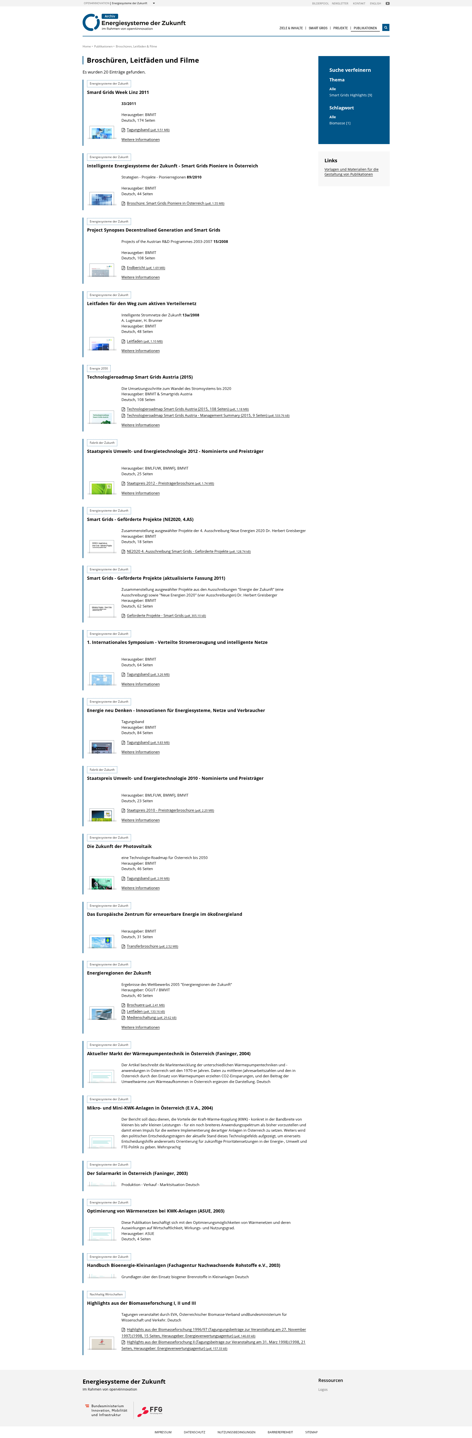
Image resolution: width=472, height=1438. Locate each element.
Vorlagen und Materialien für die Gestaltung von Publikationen (351, 172)
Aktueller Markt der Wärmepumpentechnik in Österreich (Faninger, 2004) (169, 1053)
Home (87, 46)
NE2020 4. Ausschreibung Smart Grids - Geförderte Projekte (189, 551)
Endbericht (146, 267)
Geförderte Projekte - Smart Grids (166, 615)
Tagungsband (148, 129)
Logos (323, 1389)
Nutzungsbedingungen (236, 1432)
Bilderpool (320, 3)
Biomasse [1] (340, 123)
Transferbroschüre (152, 946)
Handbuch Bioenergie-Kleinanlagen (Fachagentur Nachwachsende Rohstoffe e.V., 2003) (183, 1265)
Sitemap (311, 1432)
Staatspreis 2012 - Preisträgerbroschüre (170, 483)
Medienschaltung (152, 1017)
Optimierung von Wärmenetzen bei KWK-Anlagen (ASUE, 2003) (155, 1211)
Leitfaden (145, 341)
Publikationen (365, 28)
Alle (332, 89)
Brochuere (146, 1004)
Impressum (163, 1432)
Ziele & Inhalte (291, 28)
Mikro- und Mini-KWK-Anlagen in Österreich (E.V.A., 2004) (150, 1108)
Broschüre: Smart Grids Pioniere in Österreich (175, 203)
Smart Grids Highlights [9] (350, 95)
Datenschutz (194, 1432)
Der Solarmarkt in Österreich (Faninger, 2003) (137, 1173)
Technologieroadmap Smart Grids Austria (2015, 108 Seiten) (188, 408)
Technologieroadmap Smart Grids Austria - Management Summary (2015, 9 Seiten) (208, 415)
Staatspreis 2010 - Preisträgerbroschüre (170, 810)
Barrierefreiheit (280, 1432)
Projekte (340, 28)
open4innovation (96, 3)
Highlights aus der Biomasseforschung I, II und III (141, 1303)
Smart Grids (318, 28)
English (375, 3)
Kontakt (359, 3)
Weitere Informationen (140, 139)
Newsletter (340, 3)
